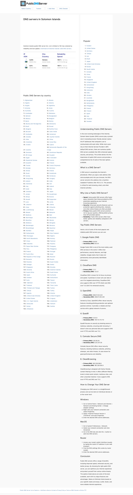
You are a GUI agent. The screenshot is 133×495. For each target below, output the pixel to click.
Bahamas (52, 113)
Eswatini (28, 163)
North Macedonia (32, 238)
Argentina (52, 105)
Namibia (28, 230)
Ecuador (52, 155)
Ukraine (52, 293)
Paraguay (53, 246)
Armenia (27, 108)
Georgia (28, 168)
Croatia (28, 144)
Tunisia (52, 288)
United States (30, 298)
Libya (27, 207)
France (28, 165)
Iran (50, 183)
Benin (27, 121)
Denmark (29, 152)
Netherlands (30, 233)
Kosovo (51, 197)
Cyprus (51, 144)
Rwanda (29, 262)
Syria (27, 280)
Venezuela (29, 303)
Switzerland (54, 277)
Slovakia (52, 267)
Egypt (27, 157)
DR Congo (29, 155)
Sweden (29, 277)
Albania (51, 100)
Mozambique (30, 228)
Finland (51, 163)
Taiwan (52, 280)
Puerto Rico (29, 254)
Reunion (52, 256)
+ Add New (51, 8)
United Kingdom (55, 296)
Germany (52, 168)
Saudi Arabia (54, 262)
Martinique (29, 217)
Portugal (52, 251)
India (50, 181)
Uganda (28, 293)
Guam (28, 173)
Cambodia (29, 134)
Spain (28, 275)
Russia (52, 259)
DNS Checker (63, 8)
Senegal (29, 264)
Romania (29, 259)
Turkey (52, 290)
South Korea (54, 272)
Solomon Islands (55, 270)
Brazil (27, 126)
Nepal (52, 230)
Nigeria (52, 236)
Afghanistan (28, 100)
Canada (28, 137)
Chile (27, 139)
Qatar (51, 254)
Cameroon (52, 134)
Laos (27, 202)
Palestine (29, 243)
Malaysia (52, 212)
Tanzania (53, 283)
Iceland (28, 181)
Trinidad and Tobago (33, 288)
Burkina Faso (53, 129)
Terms (68, 490)
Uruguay (52, 298)
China (51, 139)
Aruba (50, 108)
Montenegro (30, 225)
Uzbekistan (53, 301)
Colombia (29, 142)
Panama (52, 243)
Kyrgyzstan (52, 199)
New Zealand (54, 233)
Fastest (38, 8)
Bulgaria (28, 129)
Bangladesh (53, 116)
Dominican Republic (55, 152)
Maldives (28, 215)
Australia (28, 110)
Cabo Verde (53, 131)
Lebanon (28, 204)
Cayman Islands (54, 137)
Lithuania (52, 207)
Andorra (51, 103)
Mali (50, 215)
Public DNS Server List (26, 490)
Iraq (27, 186)
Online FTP (83, 490)
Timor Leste (54, 285)
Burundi (28, 131)
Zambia (52, 306)
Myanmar (52, 228)
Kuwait (28, 199)
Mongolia (52, 223)
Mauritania (52, 217)
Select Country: (26, 8)
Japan (51, 191)
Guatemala (52, 173)
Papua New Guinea (32, 246)
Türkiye (28, 290)
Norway (52, 238)
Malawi (28, 212)
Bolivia (51, 121)
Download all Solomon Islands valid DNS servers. (56, 48)
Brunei (51, 126)
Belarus (28, 118)
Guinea (28, 176)
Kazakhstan (53, 194)
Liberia (51, 204)
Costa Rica (52, 142)
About (48, 490)
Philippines (53, 249)
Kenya (28, 197)
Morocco (52, 225)
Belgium (51, 118)
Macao (51, 210)
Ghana (28, 170)
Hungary (52, 178)
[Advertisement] (49, 34)
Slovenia (29, 270)
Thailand (29, 285)
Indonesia (29, 183)
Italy (50, 189)
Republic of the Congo (33, 256)
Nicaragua (30, 236)
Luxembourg (30, 210)
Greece (51, 170)
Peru (27, 249)
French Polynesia (54, 165)
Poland (28, 251)
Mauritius (28, 220)
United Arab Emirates (33, 296)
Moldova (28, 223)
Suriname (53, 275)
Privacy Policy (61, 490)
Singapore (29, 267)
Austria (51, 110)
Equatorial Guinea (31, 160)
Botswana (52, 124)
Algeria (27, 103)
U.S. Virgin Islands (32, 301)
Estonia (51, 160)
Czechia (28, 150)
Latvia (51, 202)
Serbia (52, 264)
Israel (27, 189)
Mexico (51, 220)
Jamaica (28, 191)
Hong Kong (29, 178)
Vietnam (52, 303)
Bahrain (28, 116)
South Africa (30, 272)
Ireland (51, 186)
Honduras (52, 176)
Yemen (28, 306)
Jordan (28, 194)
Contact (54, 490)
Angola (27, 105)
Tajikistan (30, 283)
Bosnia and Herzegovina (33, 124)
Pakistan (52, 241)
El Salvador (53, 157)
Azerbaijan (28, 113)
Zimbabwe (29, 309)
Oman (28, 241)
